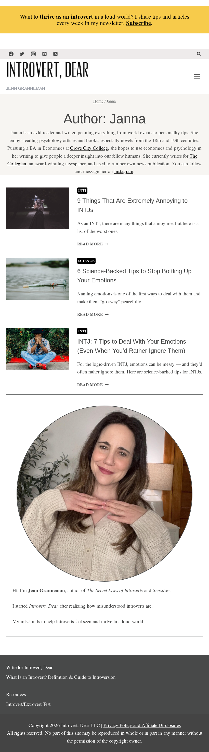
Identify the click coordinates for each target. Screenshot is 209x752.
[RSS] (55, 54)
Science (86, 260)
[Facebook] (11, 54)
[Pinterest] (44, 54)
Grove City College (89, 148)
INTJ (82, 190)
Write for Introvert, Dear (29, 667)
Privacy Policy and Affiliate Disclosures (142, 725)
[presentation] (37, 208)
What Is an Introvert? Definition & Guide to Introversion (61, 677)
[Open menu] (197, 76)
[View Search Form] (199, 54)
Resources (16, 694)
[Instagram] (33, 54)
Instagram (123, 171)
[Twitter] (22, 54)
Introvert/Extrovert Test (28, 704)
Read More (93, 244)
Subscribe (138, 22)
